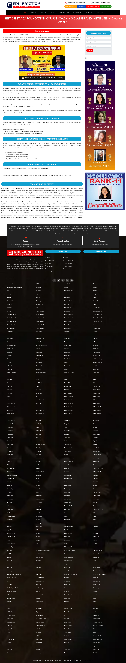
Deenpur (38, 533)
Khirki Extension (40, 499)
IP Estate (9, 557)
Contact (100, 12)
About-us (34, 12)
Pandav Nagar (67, 386)
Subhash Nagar (96, 482)
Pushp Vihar (38, 629)
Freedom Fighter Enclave (13, 588)
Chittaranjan (96, 557)
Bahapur (38, 519)
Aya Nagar (95, 475)
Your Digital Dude (87, 660)
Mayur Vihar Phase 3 (69, 372)
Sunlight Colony (68, 523)
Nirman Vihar (67, 383)
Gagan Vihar (10, 331)
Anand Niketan (96, 567)
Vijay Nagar (96, 523)
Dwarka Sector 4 (40, 324)
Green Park (95, 591)
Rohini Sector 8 (10, 420)
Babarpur (95, 287)
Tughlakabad (96, 441)
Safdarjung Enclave (11, 646)
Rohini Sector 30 (97, 413)
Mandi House (96, 365)
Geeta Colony (39, 331)
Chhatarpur (9, 304)
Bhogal (94, 294)
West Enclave (67, 451)
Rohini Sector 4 (39, 417)
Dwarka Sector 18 (68, 318)
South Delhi (96, 653)
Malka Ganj (67, 492)
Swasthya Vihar (97, 553)
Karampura (67, 352)
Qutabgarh (95, 560)
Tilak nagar (67, 437)
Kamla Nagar (96, 348)
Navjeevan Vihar (40, 615)
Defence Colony (68, 584)
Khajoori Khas (96, 355)
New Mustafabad (68, 560)
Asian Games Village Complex (14, 287)
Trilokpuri (38, 441)
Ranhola (95, 540)
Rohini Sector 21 (11, 410)
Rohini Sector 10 (11, 400)
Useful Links (77, 12)
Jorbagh (9, 601)
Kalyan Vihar (39, 512)
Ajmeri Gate (67, 283)
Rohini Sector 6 (68, 417)
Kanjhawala (96, 461)
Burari (94, 297)
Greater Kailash (68, 594)
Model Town (96, 372)
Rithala (8, 396)
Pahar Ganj (9, 386)
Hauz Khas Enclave (97, 550)
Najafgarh (9, 379)
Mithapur (38, 540)
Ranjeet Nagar (10, 547)
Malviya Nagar (10, 612)
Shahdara (66, 427)
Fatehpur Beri (96, 328)
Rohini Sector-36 (11, 533)
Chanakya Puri (96, 581)
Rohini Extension (68, 396)
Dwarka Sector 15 (97, 314)
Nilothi (8, 512)
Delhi (65, 653)
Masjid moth (39, 612)
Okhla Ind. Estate (40, 622)
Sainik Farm (39, 495)
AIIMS (37, 283)
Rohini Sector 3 (68, 413)
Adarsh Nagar (10, 283)
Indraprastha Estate (11, 345)
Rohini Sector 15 (40, 403)
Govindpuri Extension (69, 335)
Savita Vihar (10, 427)
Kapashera (9, 352)
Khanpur (66, 605)
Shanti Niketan (67, 639)
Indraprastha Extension (41, 345)
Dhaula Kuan (67, 307)
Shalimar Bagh (39, 430)
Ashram (37, 570)
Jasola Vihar (67, 598)
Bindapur (66, 468)
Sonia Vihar (38, 434)
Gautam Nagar (96, 588)
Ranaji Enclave (39, 553)
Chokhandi (95, 478)
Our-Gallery (64, 12)
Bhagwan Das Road (40, 294)
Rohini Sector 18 (11, 406)
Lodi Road (38, 560)
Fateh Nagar (10, 499)
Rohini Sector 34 (11, 506)
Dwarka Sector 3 (11, 324)
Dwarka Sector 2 (11, 468)
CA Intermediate (69, 260)
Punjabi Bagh (39, 393)
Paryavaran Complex (98, 625)
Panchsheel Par (68, 625)
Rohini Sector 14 (11, 403)
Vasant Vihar (96, 649)
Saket (94, 632)
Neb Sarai (66, 615)
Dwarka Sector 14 (68, 314)
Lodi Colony (39, 362)
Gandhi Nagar (96, 495)
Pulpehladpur (10, 629)
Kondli (66, 529)
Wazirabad (38, 451)
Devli (37, 307)
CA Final (49, 263)
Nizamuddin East (97, 618)
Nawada (9, 383)
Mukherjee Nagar (68, 376)
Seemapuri (95, 430)
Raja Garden (39, 502)
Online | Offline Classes (70, 6)
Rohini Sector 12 (68, 400)
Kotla (8, 608)
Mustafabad (9, 523)
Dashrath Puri (39, 468)
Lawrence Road (97, 492)
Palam (37, 386)
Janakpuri (95, 345)
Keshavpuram (67, 355)
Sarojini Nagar (67, 424)
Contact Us (67, 269)
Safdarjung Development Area (43, 550)
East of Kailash (96, 584)
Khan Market (10, 359)
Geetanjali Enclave (11, 591)
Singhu (8, 540)
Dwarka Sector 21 (11, 478)
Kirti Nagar (38, 461)
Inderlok (66, 342)
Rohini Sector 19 (40, 406)
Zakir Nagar (38, 653)
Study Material (81, 6)
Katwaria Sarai (39, 605)
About (66, 257)
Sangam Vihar (10, 635)
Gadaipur (66, 588)
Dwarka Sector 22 (40, 321)
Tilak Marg (38, 437)
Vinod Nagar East (40, 447)
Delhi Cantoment (11, 482)
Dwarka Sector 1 (40, 311)
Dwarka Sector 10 (68, 311)
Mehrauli (66, 612)
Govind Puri (67, 591)
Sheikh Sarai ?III (40, 646)
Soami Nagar (10, 434)
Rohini (37, 396)
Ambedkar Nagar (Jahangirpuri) (14, 574)
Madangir (66, 362)
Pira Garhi (38, 389)
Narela (94, 379)
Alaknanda (9, 526)
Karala (94, 516)
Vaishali (66, 454)
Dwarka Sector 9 (68, 328)
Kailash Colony (39, 601)
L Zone (95, 543)
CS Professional (68, 266)
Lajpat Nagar (39, 608)
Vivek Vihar (10, 451)
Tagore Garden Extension (42, 564)
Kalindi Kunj (67, 485)
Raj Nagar (38, 506)
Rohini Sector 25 (11, 413)
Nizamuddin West (11, 622)
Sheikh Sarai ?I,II (97, 639)
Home (24, 12)
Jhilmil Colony (67, 502)
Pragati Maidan (96, 389)
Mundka (95, 376)
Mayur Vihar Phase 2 (41, 372)
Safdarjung (38, 632)
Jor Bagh (66, 348)
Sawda (65, 543)
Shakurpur (38, 529)
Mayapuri (66, 369)
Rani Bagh (95, 488)
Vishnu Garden (10, 509)
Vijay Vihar (67, 495)
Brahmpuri (38, 297)
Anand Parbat (96, 570)
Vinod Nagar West (68, 447)
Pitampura (66, 389)
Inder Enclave (39, 342)
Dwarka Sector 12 (11, 314)
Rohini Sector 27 (11, 471)
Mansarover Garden (69, 526)
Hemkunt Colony (11, 598)
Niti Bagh (66, 618)
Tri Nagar (66, 441)
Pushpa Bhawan (68, 629)
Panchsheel (9, 625)
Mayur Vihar (96, 369)
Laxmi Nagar (96, 458)
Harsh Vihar (38, 488)
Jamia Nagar (10, 495)
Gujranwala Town (40, 338)
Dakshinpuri (96, 526)
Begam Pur (95, 577)
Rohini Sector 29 (40, 458)
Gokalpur (9, 335)
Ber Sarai (9, 581)
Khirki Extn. (96, 605)
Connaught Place (40, 304)
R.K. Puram (96, 629)
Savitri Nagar (39, 639)
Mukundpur (10, 492)
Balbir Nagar (67, 488)
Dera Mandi (38, 465)
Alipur (94, 283)
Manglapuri (9, 369)
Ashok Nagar (10, 519)
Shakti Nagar (10, 430)
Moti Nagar (38, 376)
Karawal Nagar (96, 352)
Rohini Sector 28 (40, 413)
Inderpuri (95, 342)
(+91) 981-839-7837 (105, 2)
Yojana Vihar (10, 454)
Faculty (44, 12)
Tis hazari (9, 441)
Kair (37, 543)
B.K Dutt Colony (40, 577)
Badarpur (66, 577)
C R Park (66, 304)
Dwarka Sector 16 (11, 318)
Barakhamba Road (68, 290)
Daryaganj (9, 307)
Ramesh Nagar (96, 393)
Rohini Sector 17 (97, 403)
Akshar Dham (67, 475)
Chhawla (38, 478)
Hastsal (94, 519)
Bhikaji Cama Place (11, 577)
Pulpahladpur (67, 499)
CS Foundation (68, 263)
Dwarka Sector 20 (11, 321)
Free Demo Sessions (106, 6)
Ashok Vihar (67, 465)
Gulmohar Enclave (11, 594)
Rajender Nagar (68, 478)
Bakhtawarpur (96, 512)
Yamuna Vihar (96, 451)
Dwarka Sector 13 (40, 314)
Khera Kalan (67, 536)
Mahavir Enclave (11, 365)
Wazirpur (66, 482)
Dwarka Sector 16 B (69, 458)
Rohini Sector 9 (39, 420)
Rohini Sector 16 (68, 403)
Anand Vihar (67, 570)
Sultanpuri (66, 434)
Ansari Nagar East (68, 557)
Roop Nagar (96, 499)
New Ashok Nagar (40, 383)
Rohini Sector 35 (97, 471)
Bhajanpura (9, 485)
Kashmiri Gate (39, 355)
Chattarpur (9, 584)
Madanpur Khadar (97, 362)
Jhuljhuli (66, 564)
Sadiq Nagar (96, 420)
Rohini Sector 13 (97, 400)
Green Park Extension (69, 550)
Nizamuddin (10, 342)
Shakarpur (95, 427)
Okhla (94, 383)
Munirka (95, 612)
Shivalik (9, 642)
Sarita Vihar (67, 635)
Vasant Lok (67, 649)
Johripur (38, 348)
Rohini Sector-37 (68, 533)
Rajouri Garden (68, 393)
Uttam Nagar (10, 444)
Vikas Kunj (95, 444)
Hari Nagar (95, 338)
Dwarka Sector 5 (68, 324)
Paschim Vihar (96, 386)
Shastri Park (67, 430)
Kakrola (9, 465)
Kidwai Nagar (39, 516)
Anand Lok (67, 567)
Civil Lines (67, 581)
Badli (8, 290)
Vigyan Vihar (67, 444)
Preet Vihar (9, 393)
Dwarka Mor (96, 465)
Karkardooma (39, 352)
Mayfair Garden (11, 615)
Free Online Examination (93, 6)
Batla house (38, 475)
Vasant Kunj (38, 649)
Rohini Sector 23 (68, 410)
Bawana (95, 290)
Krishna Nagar (39, 492)
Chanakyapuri (39, 301)
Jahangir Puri (67, 345)
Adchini (66, 516)
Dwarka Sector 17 (40, 318)
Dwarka (9, 311)
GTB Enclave (96, 335)
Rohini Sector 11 (40, 400)
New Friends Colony (41, 618)
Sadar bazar (67, 420)
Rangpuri (38, 536)
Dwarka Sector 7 (11, 328)
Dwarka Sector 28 (68, 461)
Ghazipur (66, 331)
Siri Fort (38, 485)
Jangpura (38, 598)
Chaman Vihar (10, 301)
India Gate (9, 560)
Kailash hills (67, 601)
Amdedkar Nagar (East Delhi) (71, 574)
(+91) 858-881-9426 (80, 2)
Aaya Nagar (10, 567)
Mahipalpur (96, 608)
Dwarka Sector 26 (40, 471)
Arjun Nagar (10, 570)
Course (53, 12)
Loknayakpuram (97, 454)
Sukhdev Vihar (96, 642)
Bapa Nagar (38, 290)
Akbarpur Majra (39, 557)
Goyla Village (39, 526)
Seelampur (66, 471)
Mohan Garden (96, 547)
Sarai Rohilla (39, 424)
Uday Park (9, 649)
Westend (9, 653)
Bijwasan (9, 297)
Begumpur (9, 294)
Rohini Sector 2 (68, 406)
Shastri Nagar (10, 461)
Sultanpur (66, 512)
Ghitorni (95, 331)
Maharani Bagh (68, 608)
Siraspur (95, 485)
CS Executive (50, 266)
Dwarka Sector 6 (97, 324)
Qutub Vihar (39, 509)
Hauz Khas (95, 594)
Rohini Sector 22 (40, 410)
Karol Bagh (9, 355)
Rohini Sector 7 (97, 417)
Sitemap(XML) (50, 271)
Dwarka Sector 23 (68, 321)
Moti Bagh (9, 376)
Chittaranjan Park (40, 581)
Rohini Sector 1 (97, 396)
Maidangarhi (39, 365)
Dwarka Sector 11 (97, 311)
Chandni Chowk (68, 301)
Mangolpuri (38, 369)
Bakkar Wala (67, 519)
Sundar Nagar (96, 434)
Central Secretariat (68, 553)
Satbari (94, 424)
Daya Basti (95, 533)
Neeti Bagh (9, 550)
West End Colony (97, 564)
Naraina (66, 379)
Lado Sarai (67, 359)
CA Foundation (50, 260)
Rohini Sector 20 (97, 406)
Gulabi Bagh (67, 338)
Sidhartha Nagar (11, 516)
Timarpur (95, 437)
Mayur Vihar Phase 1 (12, 372)
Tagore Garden (10, 437)
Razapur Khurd (68, 506)
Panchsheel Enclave (40, 625)
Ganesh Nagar (10, 488)
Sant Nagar (38, 635)
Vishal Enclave (96, 447)
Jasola (94, 598)
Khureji (37, 359)
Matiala (95, 502)
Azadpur (66, 287)
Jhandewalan (10, 348)
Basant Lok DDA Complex (99, 574)
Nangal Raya (96, 536)
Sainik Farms (67, 632)
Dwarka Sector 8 (40, 328)
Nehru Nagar (96, 615)
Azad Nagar (38, 287)
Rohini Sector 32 (11, 417)
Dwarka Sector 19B (98, 468)
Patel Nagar (38, 482)
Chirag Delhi (39, 584)
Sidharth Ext (39, 642)
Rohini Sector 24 (97, 410)
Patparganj (9, 389)
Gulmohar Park (39, 594)
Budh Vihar (67, 297)
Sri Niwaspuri (39, 523)
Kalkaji (95, 601)
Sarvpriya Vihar (11, 639)
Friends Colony (39, 588)
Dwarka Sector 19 (97, 318)
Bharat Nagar (67, 294)
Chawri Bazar (96, 301)
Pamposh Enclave (97, 622)
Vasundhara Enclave (40, 444)
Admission (89, 12)
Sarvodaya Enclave (97, 635)
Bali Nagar (9, 502)
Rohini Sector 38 (11, 543)
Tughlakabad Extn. (69, 646)
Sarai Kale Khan (11, 424)
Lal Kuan (9, 362)
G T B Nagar (10, 338)
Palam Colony (67, 622)
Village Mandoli (68, 547)
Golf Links (38, 591)
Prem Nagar (67, 509)
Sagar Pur (9, 529)
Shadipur (38, 427)
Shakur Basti (10, 564)
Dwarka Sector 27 (97, 321)
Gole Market (39, 335)
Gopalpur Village (11, 536)
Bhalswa (95, 506)
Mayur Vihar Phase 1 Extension (14, 458)
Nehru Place (10, 618)
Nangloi (37, 379)
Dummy (38, 547)
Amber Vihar (39, 574)
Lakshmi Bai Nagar (97, 359)
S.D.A (8, 632)
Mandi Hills (10, 553)
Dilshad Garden (97, 307)
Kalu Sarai (9, 605)
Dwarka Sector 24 (68, 540)
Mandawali (67, 365)
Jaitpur (94, 529)
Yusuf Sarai (38, 454)
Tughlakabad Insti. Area (99, 646)
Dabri (94, 304)
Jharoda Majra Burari (12, 475)
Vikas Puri (9, 447)
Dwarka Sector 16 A (98, 509)
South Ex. (66, 642)
